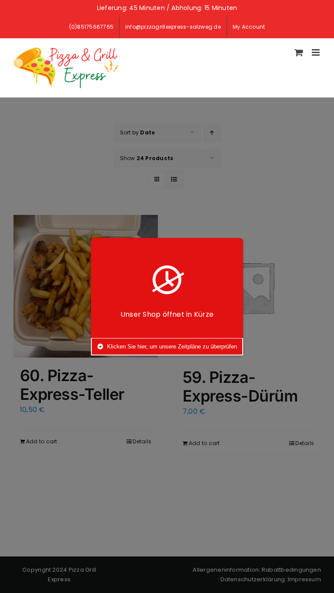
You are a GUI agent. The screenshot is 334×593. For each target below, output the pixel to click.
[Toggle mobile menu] (316, 52)
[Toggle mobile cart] (298, 52)
